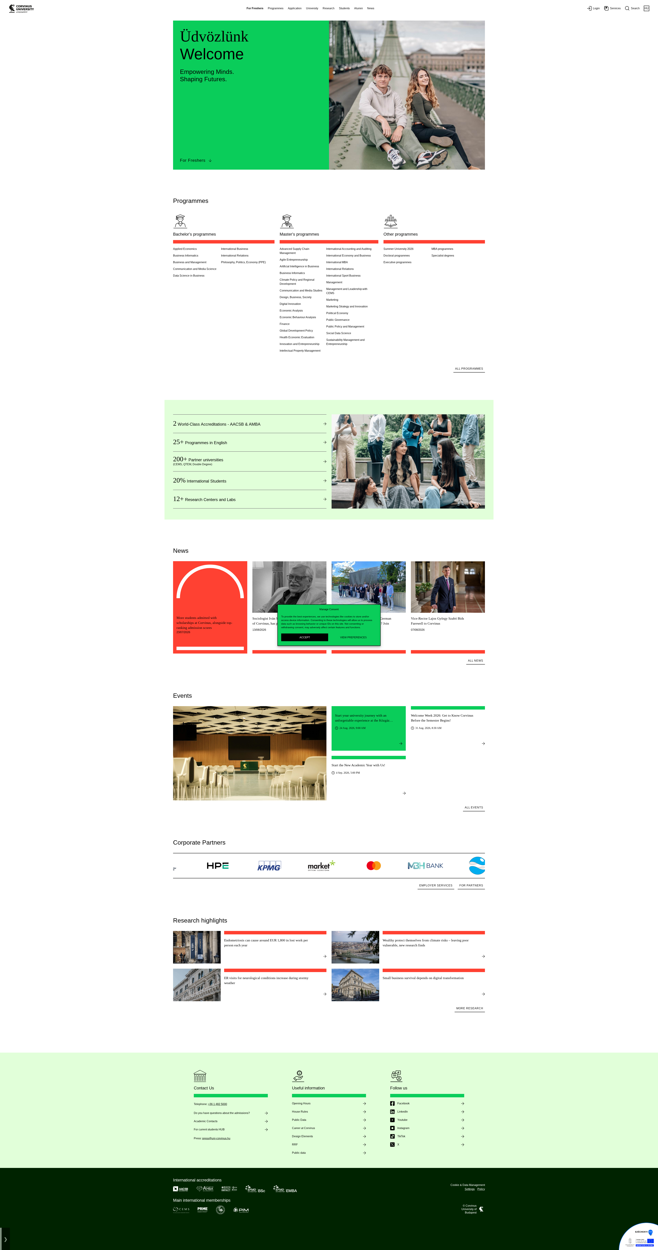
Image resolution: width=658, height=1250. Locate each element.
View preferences (353, 637)
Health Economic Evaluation (297, 337)
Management (334, 282)
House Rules (300, 1111)
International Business (234, 248)
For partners (471, 885)
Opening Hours (301, 1103)
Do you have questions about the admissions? (222, 1113)
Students (344, 8)
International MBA (337, 262)
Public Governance (338, 319)
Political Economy (337, 313)
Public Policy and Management (345, 326)
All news (475, 660)
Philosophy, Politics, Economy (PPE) (243, 262)
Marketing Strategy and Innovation (347, 306)
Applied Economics (185, 248)
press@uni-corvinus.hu (216, 1138)
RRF (295, 1144)
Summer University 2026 (398, 248)
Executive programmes (397, 262)
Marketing (332, 299)
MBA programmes (442, 248)
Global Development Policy (296, 330)
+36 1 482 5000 (217, 1104)
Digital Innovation (290, 303)
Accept (305, 637)
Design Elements (302, 1136)
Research (328, 8)
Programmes (275, 8)
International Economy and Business (348, 255)
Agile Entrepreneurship (294, 259)
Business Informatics (185, 255)
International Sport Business (343, 275)
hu (646, 8)
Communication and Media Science (194, 268)
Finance (285, 323)
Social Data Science (338, 333)
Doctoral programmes (396, 255)
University (312, 8)
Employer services (436, 885)
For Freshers (192, 160)
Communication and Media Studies (301, 290)
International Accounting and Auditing (348, 248)
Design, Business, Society (296, 297)
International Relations (234, 255)
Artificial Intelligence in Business (299, 266)
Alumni (358, 8)
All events (474, 807)
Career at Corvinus (303, 1128)
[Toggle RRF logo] (6, 1239)
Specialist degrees (442, 255)
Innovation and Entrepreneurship (299, 344)
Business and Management (189, 262)
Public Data (299, 1119)
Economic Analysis (291, 310)
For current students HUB (209, 1129)
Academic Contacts (205, 1121)
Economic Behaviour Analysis (298, 317)
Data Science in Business (188, 275)
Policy (481, 1189)
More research (469, 1008)
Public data (299, 1152)
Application (295, 8)
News (370, 8)
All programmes (469, 368)
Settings (470, 1189)
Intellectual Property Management (300, 350)
